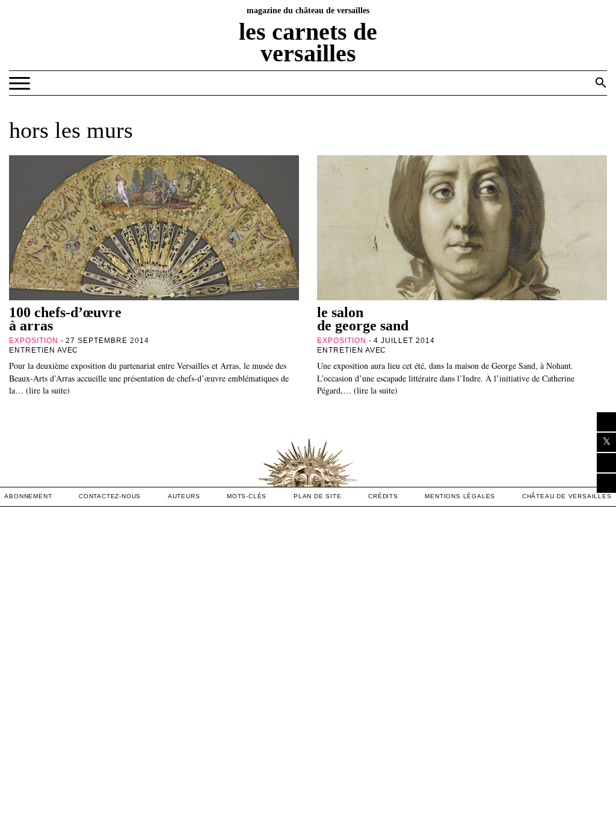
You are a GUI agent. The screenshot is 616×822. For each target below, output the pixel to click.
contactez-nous (110, 496)
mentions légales (460, 496)
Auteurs (184, 496)
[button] (601, 82)
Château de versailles (567, 496)
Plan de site (318, 496)
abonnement (28, 496)
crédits (383, 496)
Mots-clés (246, 496)
